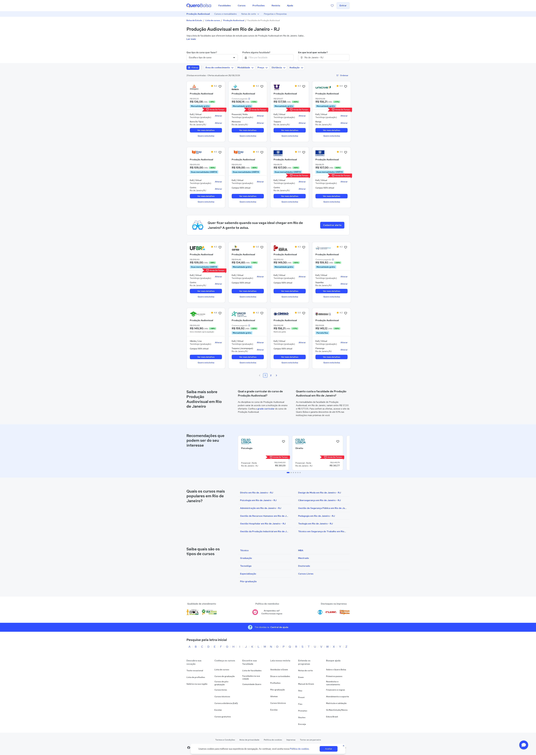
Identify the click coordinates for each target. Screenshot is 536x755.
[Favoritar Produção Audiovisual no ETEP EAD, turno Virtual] (220, 152)
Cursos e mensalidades (225, 13)
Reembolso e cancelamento (333, 683)
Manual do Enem (306, 684)
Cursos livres (220, 690)
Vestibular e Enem (279, 669)
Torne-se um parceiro (310, 740)
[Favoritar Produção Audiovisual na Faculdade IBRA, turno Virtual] (304, 247)
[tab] (288, 472)
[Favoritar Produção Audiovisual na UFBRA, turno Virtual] (220, 247)
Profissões (275, 683)
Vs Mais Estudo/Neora (336, 710)
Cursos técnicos (222, 696)
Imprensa (290, 740)
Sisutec (302, 717)
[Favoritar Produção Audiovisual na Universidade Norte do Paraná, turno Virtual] (304, 86)
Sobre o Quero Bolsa (336, 669)
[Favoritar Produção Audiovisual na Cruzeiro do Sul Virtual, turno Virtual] (346, 247)
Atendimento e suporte (337, 696)
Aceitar (328, 748)
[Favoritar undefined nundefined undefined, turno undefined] (283, 441)
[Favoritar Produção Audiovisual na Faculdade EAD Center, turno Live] (220, 313)
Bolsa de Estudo (194, 20)
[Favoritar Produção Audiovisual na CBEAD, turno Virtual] (304, 313)
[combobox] (268, 57)
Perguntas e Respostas (275, 13)
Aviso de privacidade (249, 740)
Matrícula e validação (336, 703)
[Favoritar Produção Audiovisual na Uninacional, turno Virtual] (304, 152)
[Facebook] (188, 747)
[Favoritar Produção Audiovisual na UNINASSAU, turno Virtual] (346, 313)
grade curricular (266, 408)
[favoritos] (332, 5)
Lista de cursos (212, 20)
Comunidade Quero (251, 684)
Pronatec (302, 710)
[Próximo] (276, 375)
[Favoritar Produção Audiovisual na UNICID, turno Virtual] (262, 313)
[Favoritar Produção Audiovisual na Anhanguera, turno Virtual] (220, 86)
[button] (523, 744)
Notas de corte (248, 13)
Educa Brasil (332, 716)
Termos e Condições (225, 740)
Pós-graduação (277, 689)
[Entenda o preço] (249, 99)
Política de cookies (273, 740)
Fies (300, 704)
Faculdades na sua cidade (251, 677)
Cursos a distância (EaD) (226, 703)
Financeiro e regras (335, 690)
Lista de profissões (195, 677)
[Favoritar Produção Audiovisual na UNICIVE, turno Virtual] (346, 86)
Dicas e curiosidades (280, 676)
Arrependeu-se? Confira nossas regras (271, 612)
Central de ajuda (279, 627)
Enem (301, 677)
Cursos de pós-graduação (221, 683)
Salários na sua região (196, 684)
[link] (197, 87)
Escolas (218, 710)
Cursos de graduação (224, 676)
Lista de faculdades (251, 670)
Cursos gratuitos (222, 716)
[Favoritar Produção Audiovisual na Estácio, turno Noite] (262, 86)
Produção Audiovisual (198, 13)
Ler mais (191, 39)
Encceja (302, 724)
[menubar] (256, 5)
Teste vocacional (194, 670)
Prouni (301, 697)
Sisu (300, 690)
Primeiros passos (334, 676)
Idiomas (274, 696)
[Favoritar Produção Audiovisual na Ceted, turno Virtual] (262, 247)
